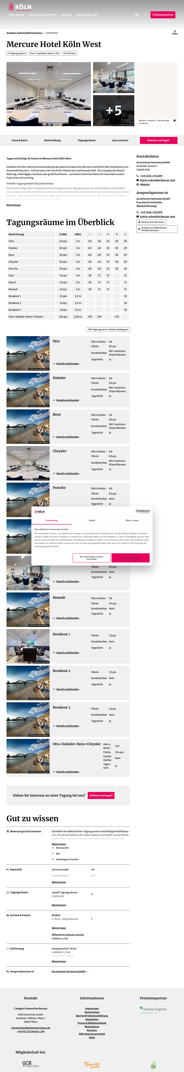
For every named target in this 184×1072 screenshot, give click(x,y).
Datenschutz (92, 1012)
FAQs (92, 1037)
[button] (90, 364)
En (136, 14)
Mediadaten (92, 1026)
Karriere (92, 1030)
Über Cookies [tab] (132, 520)
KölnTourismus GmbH (92, 1034)
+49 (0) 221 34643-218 (30, 1031)
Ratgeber (66, 14)
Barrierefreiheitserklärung (92, 1015)
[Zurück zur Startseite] (92, 6)
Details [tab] (92, 520)
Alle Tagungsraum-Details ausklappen (108, 329)
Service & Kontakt (87, 14)
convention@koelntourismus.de (30, 1027)
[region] (157, 94)
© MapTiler (151, 120)
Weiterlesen (13, 205)
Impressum (92, 1008)
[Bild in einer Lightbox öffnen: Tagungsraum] (48, 94)
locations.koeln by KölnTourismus (24, 33)
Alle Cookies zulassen (130, 558)
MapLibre (142, 120)
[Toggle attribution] (174, 120)
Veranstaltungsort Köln (43, 14)
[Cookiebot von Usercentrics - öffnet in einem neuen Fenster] (138, 512)
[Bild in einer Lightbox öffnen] (153, 1010)
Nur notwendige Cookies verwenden (91, 558)
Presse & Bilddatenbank (92, 1023)
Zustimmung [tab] (52, 520)
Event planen (16, 14)
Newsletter (92, 1019)
